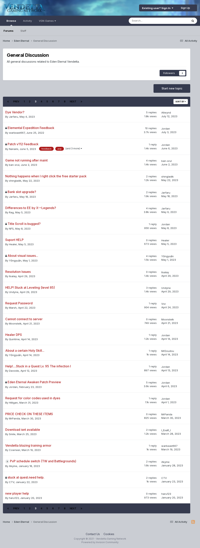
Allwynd (166, 112)
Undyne (13, 292)
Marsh (13, 307)
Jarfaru (13, 116)
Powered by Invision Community (100, 542)
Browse (11, 20)
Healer (13, 244)
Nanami (13, 149)
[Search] (192, 21)
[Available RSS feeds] (193, 522)
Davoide (14, 370)
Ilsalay (12, 276)
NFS (11, 228)
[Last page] (81, 101)
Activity (27, 20)
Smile (12, 434)
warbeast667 (17, 132)
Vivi (163, 303)
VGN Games (46, 20)
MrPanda (14, 418)
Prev (16, 101)
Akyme (13, 466)
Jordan (165, 128)
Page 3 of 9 (96, 101)
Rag (11, 212)
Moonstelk (15, 323)
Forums (8, 30)
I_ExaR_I (166, 430)
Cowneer (14, 450)
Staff (23, 30)
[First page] (8, 101)
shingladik (15, 180)
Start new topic (172, 88)
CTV (11, 482)
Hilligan (13, 402)
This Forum (176, 20)
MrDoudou (167, 350)
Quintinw (14, 339)
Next (73, 101)
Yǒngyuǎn (15, 260)
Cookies (109, 534)
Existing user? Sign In (157, 8)
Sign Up (185, 7)
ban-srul (14, 164)
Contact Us (93, 534)
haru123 (14, 497)
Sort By (180, 101)
